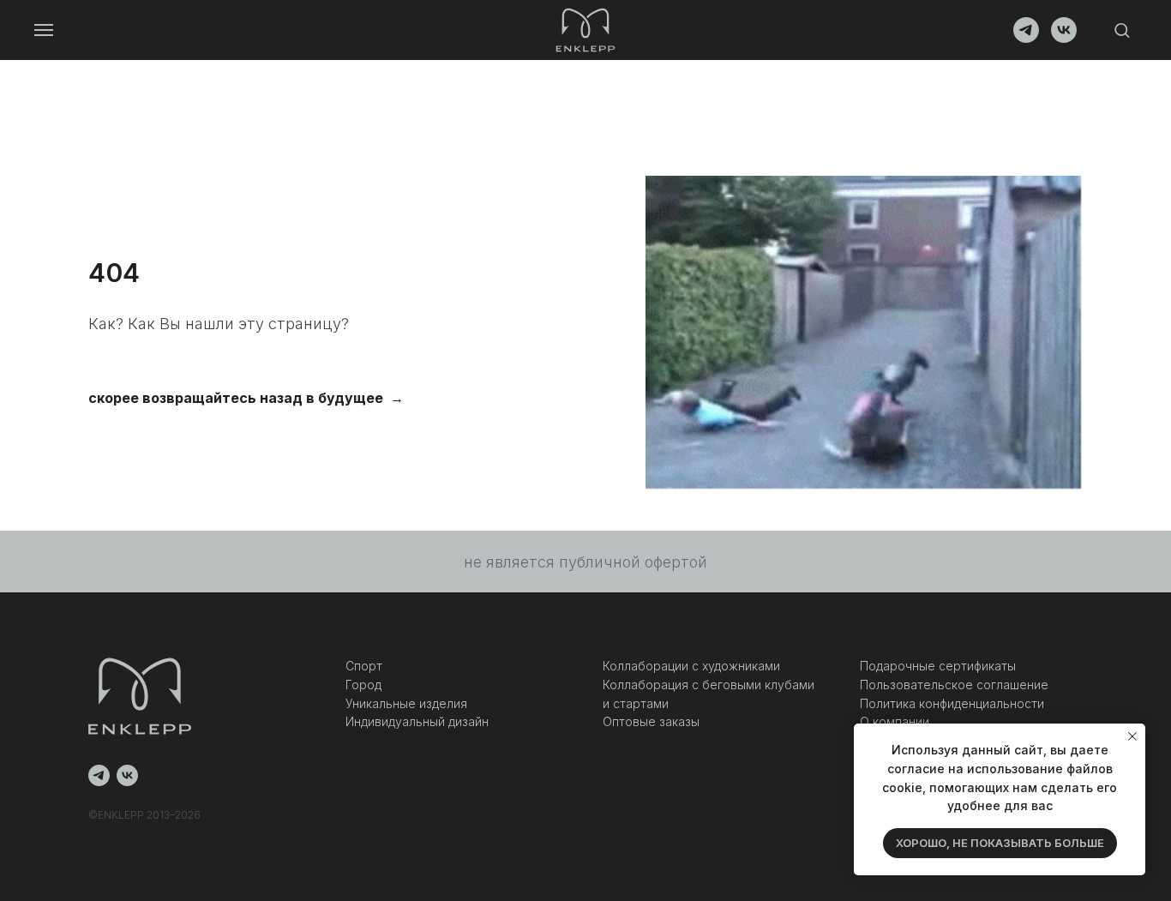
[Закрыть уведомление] (1132, 736)
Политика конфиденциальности (952, 703)
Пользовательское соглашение (954, 684)
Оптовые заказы (651, 721)
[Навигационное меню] (43, 30)
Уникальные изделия (406, 703)
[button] (1122, 29)
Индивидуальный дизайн (417, 721)
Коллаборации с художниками (691, 665)
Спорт (363, 665)
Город (363, 684)
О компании (894, 721)
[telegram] (1026, 38)
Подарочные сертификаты (938, 665)
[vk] (1064, 38)
